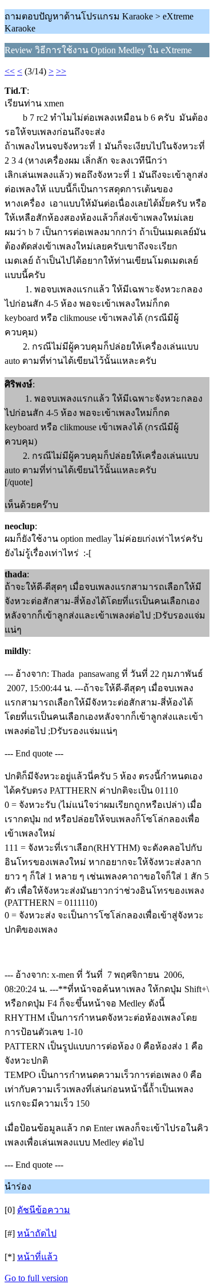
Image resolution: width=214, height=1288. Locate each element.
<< (10, 71)
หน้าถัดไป (36, 1233)
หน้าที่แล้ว (37, 1257)
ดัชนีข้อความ (43, 1210)
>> (61, 71)
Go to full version (36, 1278)
